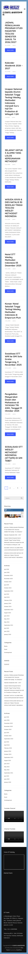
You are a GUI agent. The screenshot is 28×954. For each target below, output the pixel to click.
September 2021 (8, 625)
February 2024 (8, 600)
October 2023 (7, 606)
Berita (5, 646)
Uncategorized (8, 652)
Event (5, 649)
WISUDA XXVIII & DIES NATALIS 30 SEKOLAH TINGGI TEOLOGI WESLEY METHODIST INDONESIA (13, 208)
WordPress (19, 950)
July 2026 (6, 569)
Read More (10, 50)
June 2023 (6, 616)
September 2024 (8, 591)
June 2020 (6, 631)
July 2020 (6, 628)
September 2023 (8, 609)
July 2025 (6, 585)
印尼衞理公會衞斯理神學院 (12, 13)
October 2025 (7, 581)
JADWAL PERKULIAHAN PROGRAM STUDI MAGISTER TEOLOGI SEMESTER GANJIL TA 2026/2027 (14, 32)
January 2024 (7, 603)
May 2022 (6, 622)
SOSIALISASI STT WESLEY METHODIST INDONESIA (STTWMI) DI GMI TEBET (14, 453)
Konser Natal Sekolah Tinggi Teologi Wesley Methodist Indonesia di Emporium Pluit (13, 310)
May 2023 (6, 619)
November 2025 (8, 578)
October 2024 (7, 588)
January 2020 (7, 634)
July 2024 (6, 594)
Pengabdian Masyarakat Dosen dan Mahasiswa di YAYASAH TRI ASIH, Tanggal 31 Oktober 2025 (13, 402)
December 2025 (8, 575)
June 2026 (6, 572)
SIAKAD (6, 664)
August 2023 (7, 612)
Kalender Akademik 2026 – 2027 (14, 65)
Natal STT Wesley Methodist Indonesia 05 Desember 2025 (13, 260)
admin (14, 45)
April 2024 (6, 597)
